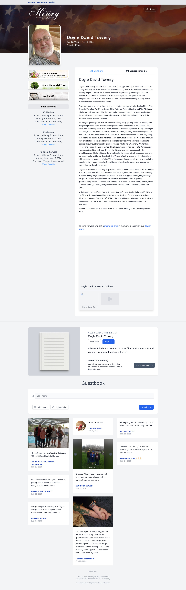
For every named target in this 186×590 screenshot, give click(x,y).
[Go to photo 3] (93, 467)
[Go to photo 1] (47, 446)
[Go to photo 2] (49, 446)
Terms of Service (100, 579)
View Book (94, 341)
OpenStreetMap (95, 583)
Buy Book (108, 341)
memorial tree (111, 226)
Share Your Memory (144, 365)
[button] (48, 433)
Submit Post (146, 407)
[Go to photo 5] (96, 467)
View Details (48, 124)
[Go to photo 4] (94, 467)
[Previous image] (30, 433)
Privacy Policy (86, 579)
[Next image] (66, 433)
